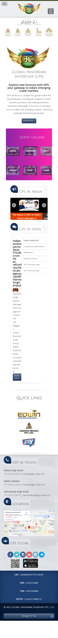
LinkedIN (35, 555)
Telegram (42, 555)
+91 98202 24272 (12, 484)
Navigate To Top (29, 616)
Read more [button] (28, 120)
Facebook (10, 555)
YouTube (29, 555)
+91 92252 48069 (12, 473)
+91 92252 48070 (12, 495)
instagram (23, 555)
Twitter (17, 555)
